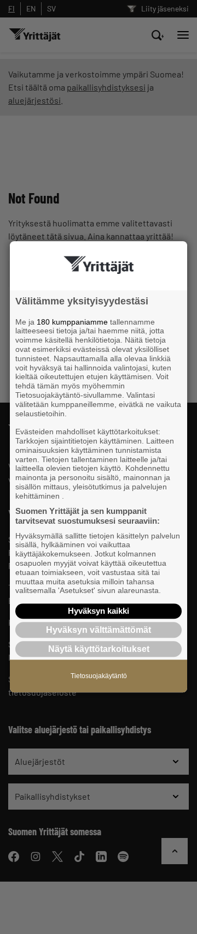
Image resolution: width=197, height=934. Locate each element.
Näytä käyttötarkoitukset (98, 649)
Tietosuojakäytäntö (99, 676)
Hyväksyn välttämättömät (98, 629)
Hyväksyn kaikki (98, 610)
